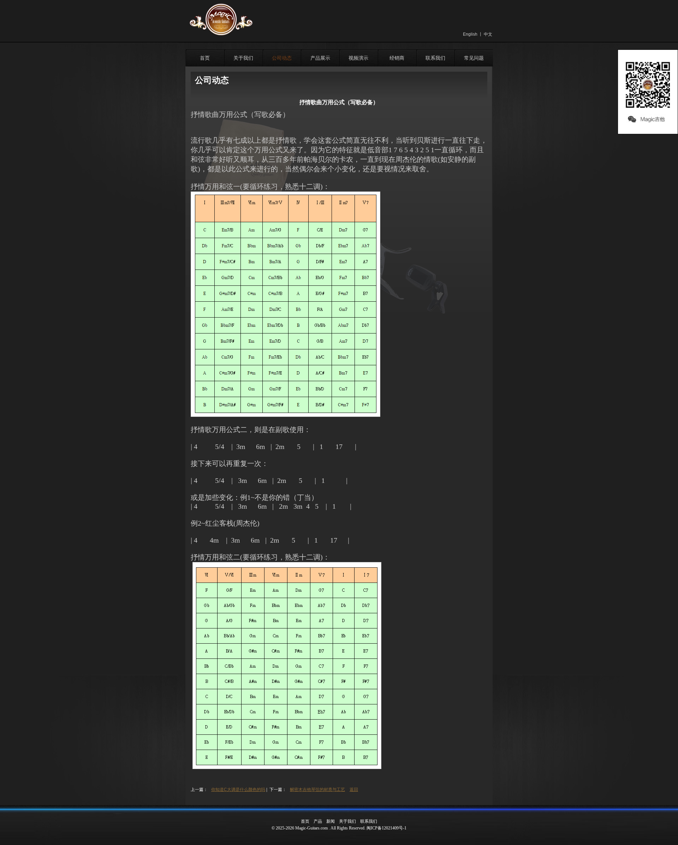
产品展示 (320, 58)
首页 (205, 58)
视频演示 (358, 58)
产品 (318, 821)
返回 (354, 789)
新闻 (330, 821)
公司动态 (282, 58)
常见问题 (474, 58)
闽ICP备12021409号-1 (386, 828)
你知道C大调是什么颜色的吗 (238, 789)
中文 (488, 34)
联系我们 (435, 58)
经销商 (396, 58)
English (470, 34)
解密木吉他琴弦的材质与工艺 (317, 789)
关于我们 (243, 58)
